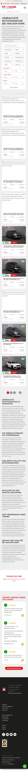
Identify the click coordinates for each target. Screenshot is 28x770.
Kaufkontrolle (5, 717)
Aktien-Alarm (5, 708)
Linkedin (14, 581)
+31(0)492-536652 (6, 3)
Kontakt (4, 729)
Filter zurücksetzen (14, 87)
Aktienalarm (9, 526)
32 (20, 392)
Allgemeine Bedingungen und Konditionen (11, 757)
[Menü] (24, 7)
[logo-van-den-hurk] (11, 7)
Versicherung (5, 718)
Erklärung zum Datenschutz (8, 759)
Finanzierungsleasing (7, 715)
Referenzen (5, 710)
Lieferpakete (5, 720)
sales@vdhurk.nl (16, 3)
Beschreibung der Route (16, 693)
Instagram (21, 579)
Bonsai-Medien (11, 764)
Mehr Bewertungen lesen (14, 668)
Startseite (9, 11)
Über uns (4, 725)
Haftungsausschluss (6, 761)
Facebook (16, 579)
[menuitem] (24, 7)
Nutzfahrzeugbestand (7, 706)
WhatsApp (25, 3)
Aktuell (3, 727)
